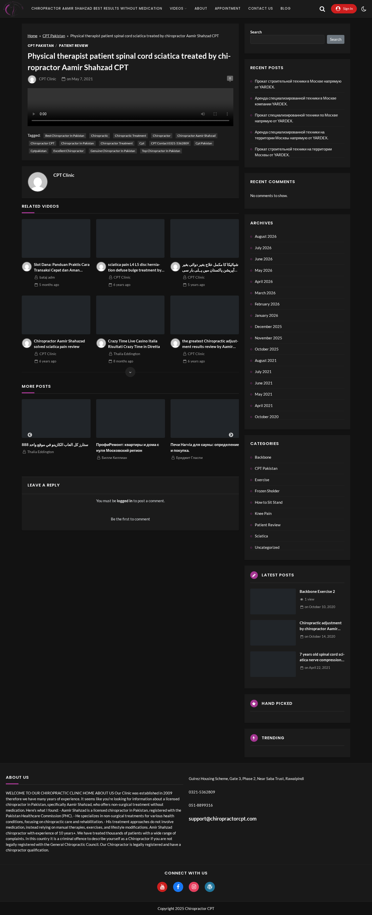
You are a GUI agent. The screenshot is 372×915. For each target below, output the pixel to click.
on (80, 78)
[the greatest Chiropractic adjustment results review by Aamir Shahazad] (204, 315)
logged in (125, 500)
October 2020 (267, 416)
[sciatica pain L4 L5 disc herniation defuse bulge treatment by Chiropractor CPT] (130, 238)
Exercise (262, 479)
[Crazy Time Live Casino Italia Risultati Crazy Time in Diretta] (130, 315)
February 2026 (267, 304)
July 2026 (263, 247)
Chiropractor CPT (42, 143)
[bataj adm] (27, 267)
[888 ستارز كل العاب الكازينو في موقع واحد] (56, 418)
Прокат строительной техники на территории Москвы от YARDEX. (293, 152)
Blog (286, 8)
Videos (176, 8)
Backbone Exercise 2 (317, 591)
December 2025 (268, 326)
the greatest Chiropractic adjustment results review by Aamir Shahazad (210, 344)
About (201, 8)
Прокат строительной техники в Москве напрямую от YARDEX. (298, 84)
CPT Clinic (47, 78)
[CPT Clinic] (38, 182)
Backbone (263, 457)
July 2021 (263, 371)
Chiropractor (162, 136)
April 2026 (264, 281)
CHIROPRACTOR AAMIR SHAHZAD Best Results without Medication (96, 8)
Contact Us (260, 8)
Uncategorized (267, 547)
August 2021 (266, 360)
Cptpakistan (39, 151)
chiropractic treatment (130, 136)
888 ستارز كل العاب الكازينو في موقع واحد (55, 444)
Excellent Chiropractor (68, 151)
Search (256, 32)
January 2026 (266, 315)
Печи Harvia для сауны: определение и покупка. (205, 447)
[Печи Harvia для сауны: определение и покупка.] (205, 418)
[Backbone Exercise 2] (273, 601)
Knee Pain (263, 513)
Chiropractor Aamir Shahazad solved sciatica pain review (59, 344)
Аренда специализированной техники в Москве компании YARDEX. (295, 101)
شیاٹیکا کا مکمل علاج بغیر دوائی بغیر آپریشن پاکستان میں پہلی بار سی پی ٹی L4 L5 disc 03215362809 (210, 267)
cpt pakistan (204, 143)
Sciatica (261, 536)
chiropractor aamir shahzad (196, 136)
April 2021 (264, 405)
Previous (29, 435)
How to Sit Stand (268, 502)
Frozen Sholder (267, 491)
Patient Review (73, 45)
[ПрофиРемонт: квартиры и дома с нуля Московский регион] (130, 418)
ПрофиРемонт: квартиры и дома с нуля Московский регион (127, 447)
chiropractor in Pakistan (77, 143)
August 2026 (266, 236)
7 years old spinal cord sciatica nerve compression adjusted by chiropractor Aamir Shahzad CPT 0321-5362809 (322, 657)
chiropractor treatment (117, 143)
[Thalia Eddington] (101, 343)
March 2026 (265, 292)
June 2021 (264, 383)
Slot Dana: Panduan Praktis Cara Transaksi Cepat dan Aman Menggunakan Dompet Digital (62, 267)
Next (231, 435)
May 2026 (263, 270)
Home (32, 35)
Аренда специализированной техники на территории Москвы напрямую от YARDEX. (291, 135)
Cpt (141, 143)
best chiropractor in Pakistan (64, 136)
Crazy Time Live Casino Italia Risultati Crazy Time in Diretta (134, 344)
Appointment (228, 8)
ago (49, 285)
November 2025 (268, 338)
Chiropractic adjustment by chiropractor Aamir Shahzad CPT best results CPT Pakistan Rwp (321, 625)
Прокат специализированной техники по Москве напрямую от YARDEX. (296, 118)
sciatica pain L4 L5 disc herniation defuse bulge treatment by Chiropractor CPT (134, 267)
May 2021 (263, 394)
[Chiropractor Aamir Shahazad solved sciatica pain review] (56, 315)
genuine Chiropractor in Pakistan (113, 151)
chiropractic (99, 136)
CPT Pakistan (54, 35)
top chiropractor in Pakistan (161, 151)
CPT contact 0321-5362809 (170, 143)
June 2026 (264, 259)
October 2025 (267, 349)
